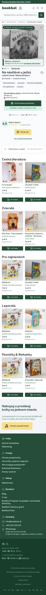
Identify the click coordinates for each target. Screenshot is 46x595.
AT (9, 590)
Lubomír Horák (8, 75)
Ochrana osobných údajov (23, 576)
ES (22, 590)
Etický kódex (23, 580)
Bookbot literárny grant (13, 507)
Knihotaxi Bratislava (11, 468)
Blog (4, 494)
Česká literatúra (14, 159)
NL (30, 590)
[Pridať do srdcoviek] (42, 73)
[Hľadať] (41, 15)
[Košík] (38, 8)
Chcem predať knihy (11, 458)
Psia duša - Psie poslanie (12, 234)
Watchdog (7, 447)
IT (26, 590)
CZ (5, 590)
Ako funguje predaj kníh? (13, 465)
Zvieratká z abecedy (34, 380)
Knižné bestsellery (10, 443)
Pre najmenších (13, 257)
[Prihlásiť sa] (33, 8)
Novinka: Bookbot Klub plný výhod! (16, 2)
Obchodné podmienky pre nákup (23, 568)
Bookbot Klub (8, 510)
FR (33, 590)
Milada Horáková (22, 75)
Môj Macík (6, 282)
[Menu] (42, 8)
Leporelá (8, 306)
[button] (23, 45)
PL (41, 590)
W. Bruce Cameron (8, 236)
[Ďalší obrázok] (41, 47)
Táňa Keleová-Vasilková (11, 187)
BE (37, 590)
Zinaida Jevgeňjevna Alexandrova (12, 285)
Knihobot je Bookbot (23, 584)
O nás (4, 497)
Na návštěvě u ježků (12, 93)
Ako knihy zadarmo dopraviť (15, 461)
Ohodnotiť (15, 68)
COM (17, 590)
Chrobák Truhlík (32, 185)
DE (13, 590)
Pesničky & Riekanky (17, 354)
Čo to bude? (7, 185)
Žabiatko (29, 331)
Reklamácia (7, 483)
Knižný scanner (9, 472)
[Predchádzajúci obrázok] (5, 47)
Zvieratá (8, 208)
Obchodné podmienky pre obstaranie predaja (23, 572)
